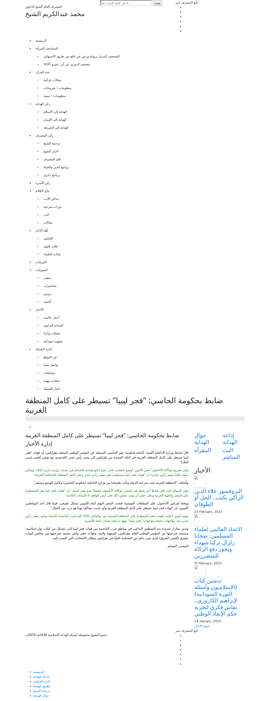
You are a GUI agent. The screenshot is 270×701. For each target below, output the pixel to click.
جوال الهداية (41, 695)
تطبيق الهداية (41, 686)
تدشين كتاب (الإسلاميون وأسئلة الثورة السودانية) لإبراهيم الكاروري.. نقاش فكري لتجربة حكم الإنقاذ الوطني (215, 597)
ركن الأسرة (43, 183)
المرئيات (41, 262)
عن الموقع (50, 357)
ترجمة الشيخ (51, 143)
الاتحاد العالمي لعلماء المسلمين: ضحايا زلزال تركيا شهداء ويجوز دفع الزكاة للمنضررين (218, 542)
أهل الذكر (42, 230)
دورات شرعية (52, 207)
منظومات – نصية (54, 96)
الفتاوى (48, 238)
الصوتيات (41, 270)
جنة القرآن (43, 72)
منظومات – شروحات (57, 88)
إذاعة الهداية (41, 676)
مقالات (48, 222)
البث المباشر (41, 681)
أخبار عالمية (51, 317)
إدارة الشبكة (44, 349)
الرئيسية (41, 40)
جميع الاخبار (202, 626)
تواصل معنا (50, 365)
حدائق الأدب (51, 199)
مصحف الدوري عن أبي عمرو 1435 (66, 64)
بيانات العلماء (52, 254)
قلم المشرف (52, 159)
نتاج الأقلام (42, 191)
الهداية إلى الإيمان (54, 119)
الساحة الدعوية (53, 325)
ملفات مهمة (51, 381)
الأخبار (40, 309)
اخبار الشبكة (51, 389)
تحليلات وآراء (51, 333)
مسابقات (49, 373)
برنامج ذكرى (51, 175)
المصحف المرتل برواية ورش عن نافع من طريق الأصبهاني (81, 56)
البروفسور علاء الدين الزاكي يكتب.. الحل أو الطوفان (219, 497)
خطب (47, 278)
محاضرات (50, 286)
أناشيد (47, 302)
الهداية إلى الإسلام (55, 112)
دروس (47, 294)
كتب (46, 214)
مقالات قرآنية (52, 80)
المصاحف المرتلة (47, 48)
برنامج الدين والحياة (56, 167)
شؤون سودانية (52, 341)
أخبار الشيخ (50, 151)
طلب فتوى (50, 246)
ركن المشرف (45, 135)
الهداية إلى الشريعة (55, 127)
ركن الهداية (43, 104)
